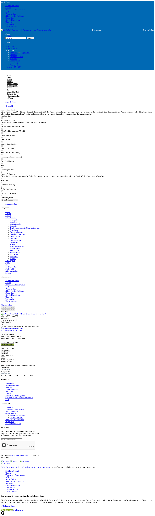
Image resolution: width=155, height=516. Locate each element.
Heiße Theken (15, 236)
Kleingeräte (14, 257)
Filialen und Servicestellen (14, 409)
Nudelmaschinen (16, 240)
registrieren (26, 53)
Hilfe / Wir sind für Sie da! (14, 16)
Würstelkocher (15, 248)
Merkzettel (14, 65)
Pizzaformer (14, 230)
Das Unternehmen (11, 411)
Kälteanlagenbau (11, 26)
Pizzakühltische (15, 224)
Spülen (7, 263)
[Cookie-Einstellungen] (3, 514)
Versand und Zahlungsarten (15, 10)
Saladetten (13, 226)
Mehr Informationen (8, 506)
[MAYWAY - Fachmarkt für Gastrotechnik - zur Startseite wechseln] (26, 30)
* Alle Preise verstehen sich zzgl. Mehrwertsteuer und (20, 467)
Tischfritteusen (15, 253)
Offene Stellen (10, 14)
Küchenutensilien (11, 271)
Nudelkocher (14, 238)
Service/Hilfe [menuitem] (13, 14)
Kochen (8, 216)
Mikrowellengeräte (16, 246)
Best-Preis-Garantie (12, 6)
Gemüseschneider (16, 232)
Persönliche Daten (16, 57)
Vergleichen (5, 351)
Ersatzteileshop (148, 30)
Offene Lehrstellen (16, 418)
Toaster (12, 244)
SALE (7, 212)
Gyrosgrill (13, 220)
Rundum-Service (11, 24)
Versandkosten (45, 467)
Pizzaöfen (13, 222)
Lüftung (8, 273)
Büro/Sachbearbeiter (17, 416)
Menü (7, 34)
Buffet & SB (10, 269)
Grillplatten (14, 242)
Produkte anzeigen (8, 307)
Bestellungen (14, 63)
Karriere (8, 42)
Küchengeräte (10, 261)
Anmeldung (9, 383)
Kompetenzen (10, 22)
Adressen (13, 59)
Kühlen (8, 214)
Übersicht (13, 55)
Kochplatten (14, 250)
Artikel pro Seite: (7, 322)
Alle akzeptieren (7, 510)
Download (9, 387)
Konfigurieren (18, 510)
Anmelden (14, 53)
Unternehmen (97, 30)
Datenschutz (9, 18)
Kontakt (8, 8)
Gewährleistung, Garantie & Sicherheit (19, 398)
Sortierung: (5, 318)
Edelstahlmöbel (10, 267)
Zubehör (13, 259)
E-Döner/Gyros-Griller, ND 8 (35, 314)
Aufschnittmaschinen (17, 234)
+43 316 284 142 (7, 374)
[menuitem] (79, 6)
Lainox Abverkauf (12, 389)
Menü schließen (11, 48)
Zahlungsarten (15, 61)
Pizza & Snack (10, 218)
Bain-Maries (14, 255)
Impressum (9, 407)
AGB (7, 12)
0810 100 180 (6, 369)
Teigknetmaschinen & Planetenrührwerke (25, 228)
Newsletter (9, 391)
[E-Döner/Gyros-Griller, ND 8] (12, 314)
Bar (6, 265)
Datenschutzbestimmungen (19, 455)
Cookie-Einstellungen (13, 20)
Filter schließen (6, 305)
